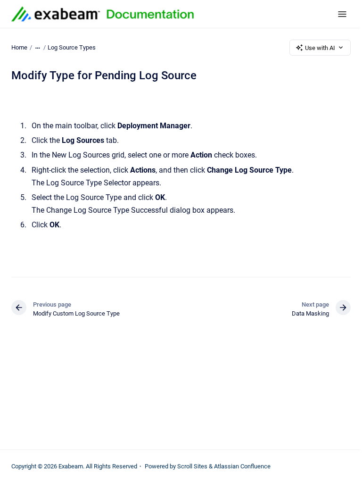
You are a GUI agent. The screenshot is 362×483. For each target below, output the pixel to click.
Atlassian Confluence (242, 466)
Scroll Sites (192, 466)
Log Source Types (72, 47)
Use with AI (320, 47)
